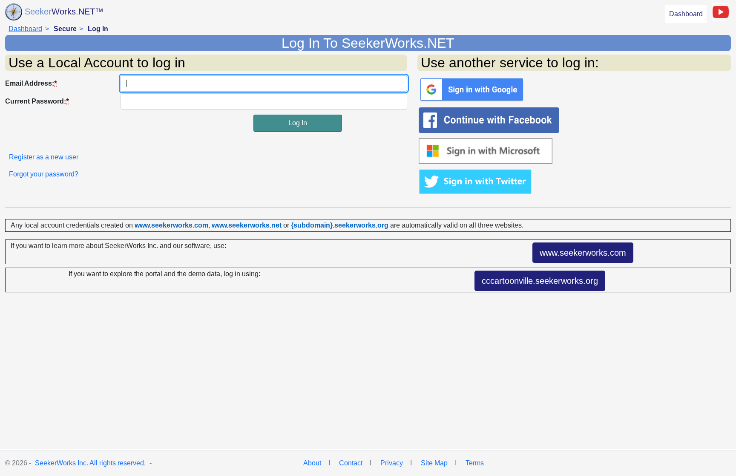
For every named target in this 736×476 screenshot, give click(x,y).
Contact (350, 463)
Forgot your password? (43, 174)
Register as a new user (43, 157)
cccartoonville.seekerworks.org (540, 281)
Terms (475, 463)
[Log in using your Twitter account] (574, 181)
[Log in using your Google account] (574, 89)
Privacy (391, 463)
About (312, 463)
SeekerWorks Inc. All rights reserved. (90, 463)
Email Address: (31, 83)
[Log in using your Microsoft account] (574, 151)
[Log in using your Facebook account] (574, 120)
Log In (297, 123)
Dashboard (686, 13)
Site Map (434, 463)
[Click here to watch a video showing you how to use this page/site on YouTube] (720, 11)
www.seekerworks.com (583, 252)
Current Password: (37, 101)
